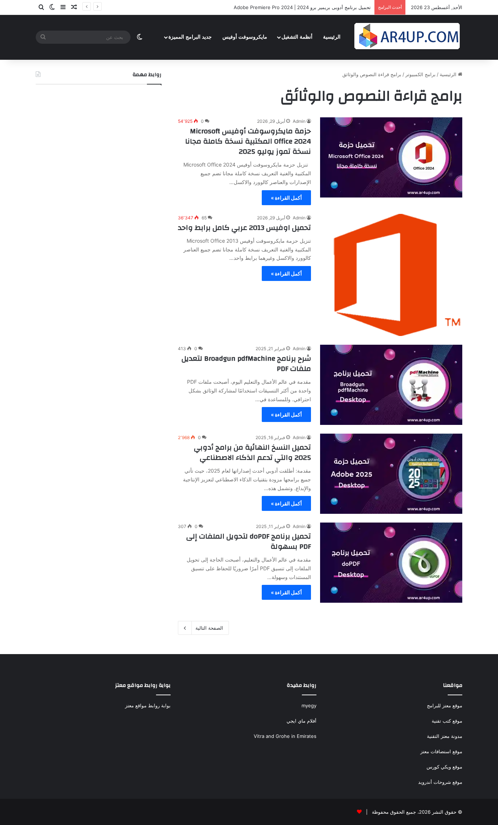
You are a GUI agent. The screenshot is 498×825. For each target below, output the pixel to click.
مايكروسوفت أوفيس (244, 37)
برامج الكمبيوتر (420, 74)
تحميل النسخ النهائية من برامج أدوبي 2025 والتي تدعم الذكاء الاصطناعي (252, 452)
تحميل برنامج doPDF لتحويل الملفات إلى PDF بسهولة (248, 541)
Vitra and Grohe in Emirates (285, 736)
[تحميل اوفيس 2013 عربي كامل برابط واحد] (391, 275)
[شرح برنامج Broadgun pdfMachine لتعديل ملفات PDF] (391, 385)
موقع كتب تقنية (447, 721)
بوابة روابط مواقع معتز (148, 705)
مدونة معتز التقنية (444, 736)
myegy (308, 705)
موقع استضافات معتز (441, 751)
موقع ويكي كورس (444, 767)
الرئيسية (332, 37)
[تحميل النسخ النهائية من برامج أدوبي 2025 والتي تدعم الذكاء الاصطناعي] (391, 474)
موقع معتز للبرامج (444, 705)
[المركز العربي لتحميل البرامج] (407, 37)
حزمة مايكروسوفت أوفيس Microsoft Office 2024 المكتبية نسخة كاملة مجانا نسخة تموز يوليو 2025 (248, 141)
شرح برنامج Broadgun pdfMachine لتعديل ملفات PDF (246, 363)
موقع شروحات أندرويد (440, 782)
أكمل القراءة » (286, 198)
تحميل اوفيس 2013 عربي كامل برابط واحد (244, 227)
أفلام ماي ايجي (301, 721)
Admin (299, 121)
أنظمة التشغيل (296, 37)
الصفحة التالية (209, 628)
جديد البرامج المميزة (190, 37)
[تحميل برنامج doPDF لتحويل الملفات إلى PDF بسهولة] (391, 563)
